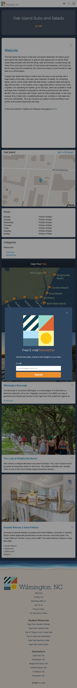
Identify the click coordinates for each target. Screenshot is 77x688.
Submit (38, 374)
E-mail (18, 363)
